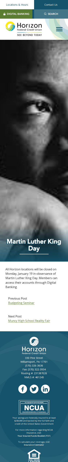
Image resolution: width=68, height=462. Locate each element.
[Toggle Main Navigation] (59, 29)
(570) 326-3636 (34, 365)
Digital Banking (18, 14)
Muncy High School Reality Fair (29, 321)
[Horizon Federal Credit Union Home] (23, 29)
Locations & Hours (17, 4)
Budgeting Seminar (21, 303)
